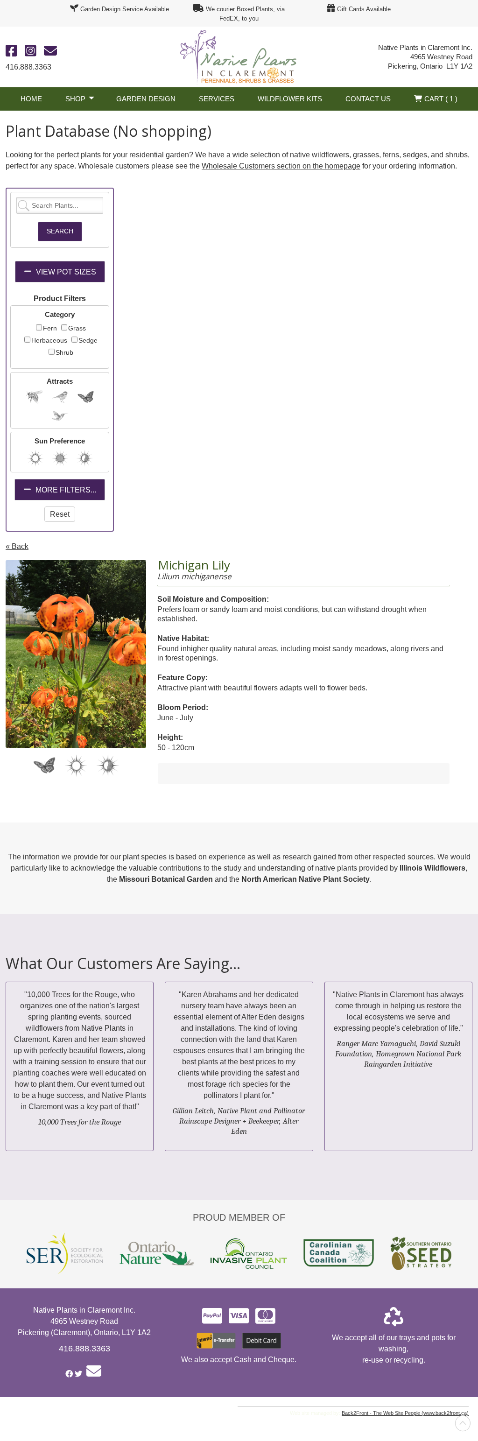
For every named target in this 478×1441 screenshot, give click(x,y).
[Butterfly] (86, 397)
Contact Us (368, 99)
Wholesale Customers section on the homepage (281, 166)
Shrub (64, 352)
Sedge (88, 340)
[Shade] (60, 458)
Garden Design (146, 99)
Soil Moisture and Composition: (213, 599)
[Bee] (34, 397)
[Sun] (35, 458)
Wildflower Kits (290, 99)
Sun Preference (60, 441)
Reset (60, 514)
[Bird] (60, 397)
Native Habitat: (183, 638)
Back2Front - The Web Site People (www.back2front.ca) (405, 1413)
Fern (50, 328)
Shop (75, 99)
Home (31, 99)
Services (216, 99)
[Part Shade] (84, 458)
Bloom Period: (182, 707)
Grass (77, 328)
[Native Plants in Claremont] (239, 56)
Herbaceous (49, 340)
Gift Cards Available (364, 9)
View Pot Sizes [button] (65, 272)
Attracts (60, 381)
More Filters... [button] (65, 490)
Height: (170, 737)
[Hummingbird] (60, 415)
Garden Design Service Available (124, 9)
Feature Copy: (182, 678)
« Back (17, 546)
